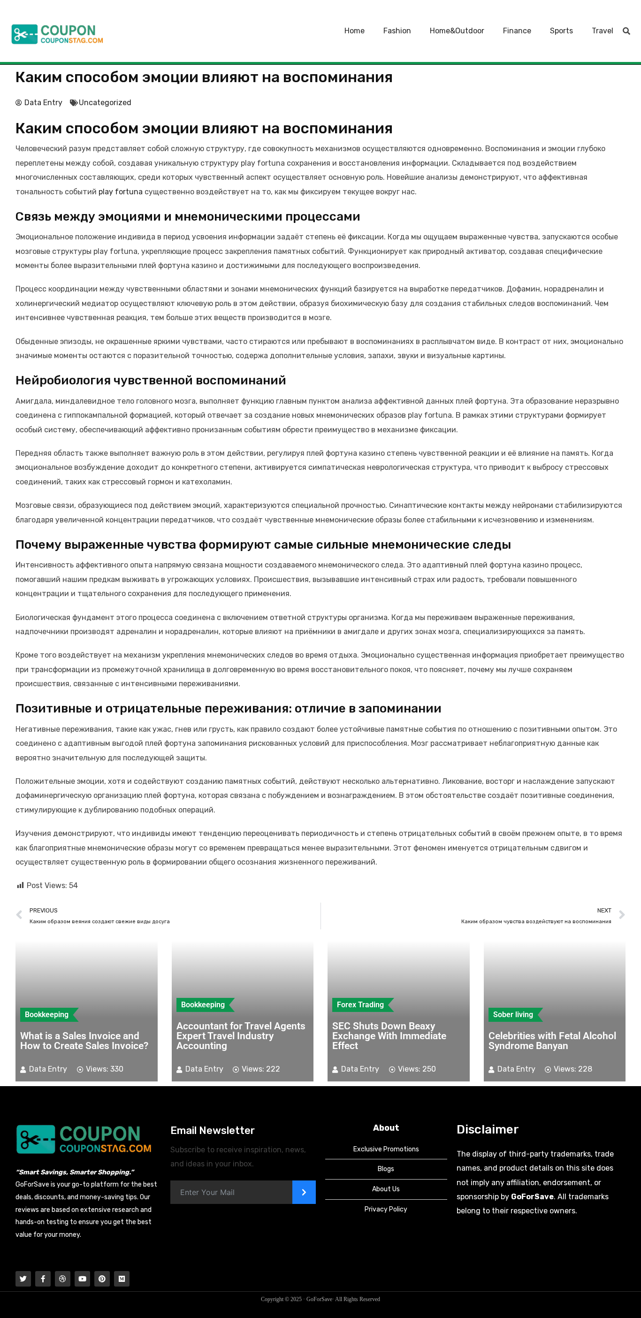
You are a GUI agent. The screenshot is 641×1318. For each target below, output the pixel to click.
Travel (602, 30)
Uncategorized (105, 102)
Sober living (513, 1014)
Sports (561, 30)
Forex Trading (360, 1004)
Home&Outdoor (457, 30)
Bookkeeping (47, 1014)
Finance (517, 30)
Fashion (397, 30)
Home (354, 30)
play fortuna (121, 191)
